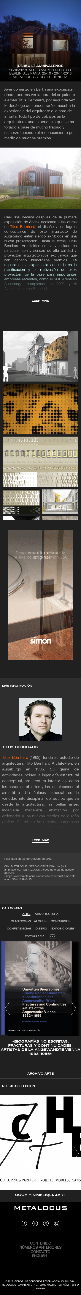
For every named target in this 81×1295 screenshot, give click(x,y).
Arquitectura (47, 914)
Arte (26, 914)
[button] (7, 1008)
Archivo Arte (40, 1073)
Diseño (41, 929)
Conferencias (19, 929)
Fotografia (34, 936)
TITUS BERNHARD (20, 747)
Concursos (60, 921)
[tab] (26, 914)
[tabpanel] (40, 1008)
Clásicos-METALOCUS (28, 921)
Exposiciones (62, 929)
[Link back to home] (40, 1211)
